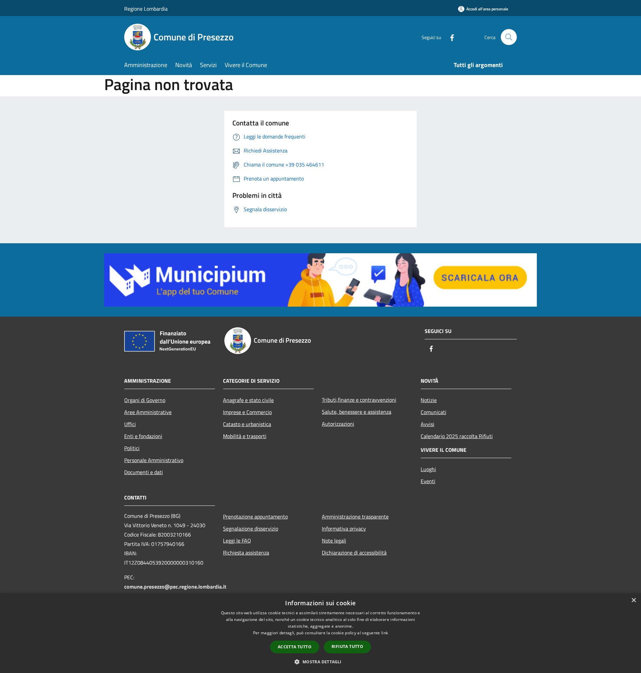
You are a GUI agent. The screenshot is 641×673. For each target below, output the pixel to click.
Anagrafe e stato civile (248, 400)
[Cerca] (509, 37)
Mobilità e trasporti (244, 436)
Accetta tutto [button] (294, 647)
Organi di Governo (144, 400)
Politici (132, 448)
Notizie (429, 400)
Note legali (334, 541)
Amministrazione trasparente (355, 517)
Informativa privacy (344, 529)
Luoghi (428, 469)
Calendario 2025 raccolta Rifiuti (457, 436)
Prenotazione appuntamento (255, 517)
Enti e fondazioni (143, 436)
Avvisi (427, 424)
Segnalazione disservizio (250, 529)
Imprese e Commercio (247, 412)
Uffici (130, 424)
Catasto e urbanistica (247, 424)
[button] (320, 661)
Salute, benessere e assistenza (356, 412)
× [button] (633, 600)
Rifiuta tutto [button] (347, 646)
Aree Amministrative (148, 412)
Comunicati (433, 412)
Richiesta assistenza (246, 553)
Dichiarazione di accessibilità (354, 553)
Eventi (428, 481)
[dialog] (320, 633)
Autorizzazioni (338, 424)
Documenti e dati (143, 472)
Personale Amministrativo (153, 460)
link (384, 633)
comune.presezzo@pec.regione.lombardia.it (175, 587)
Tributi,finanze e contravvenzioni (359, 400)
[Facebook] (449, 36)
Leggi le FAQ (237, 541)
